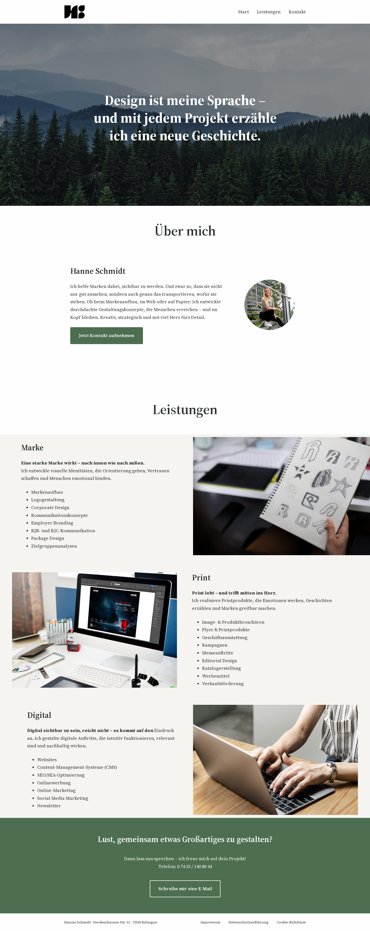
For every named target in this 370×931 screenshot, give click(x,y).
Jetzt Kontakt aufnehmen (106, 335)
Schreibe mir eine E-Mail (185, 888)
